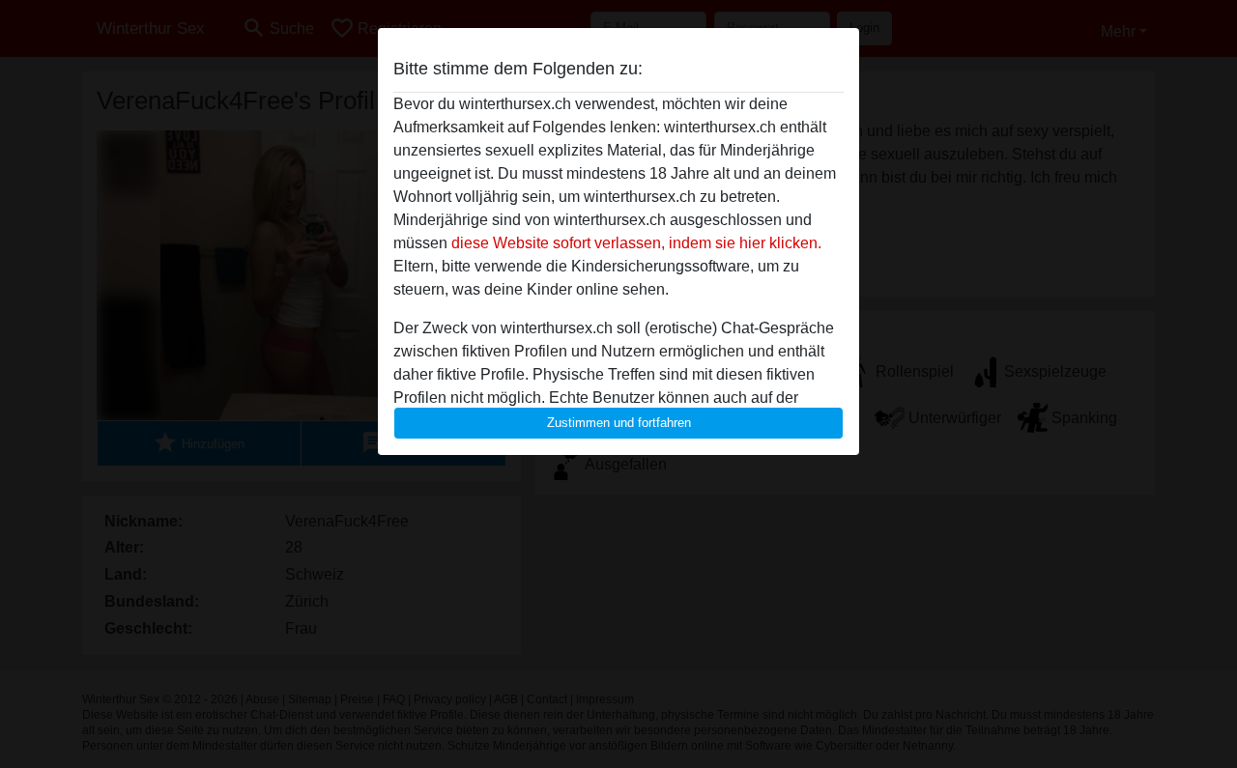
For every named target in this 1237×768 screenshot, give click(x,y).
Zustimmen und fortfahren (619, 422)
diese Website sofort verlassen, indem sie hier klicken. (636, 243)
